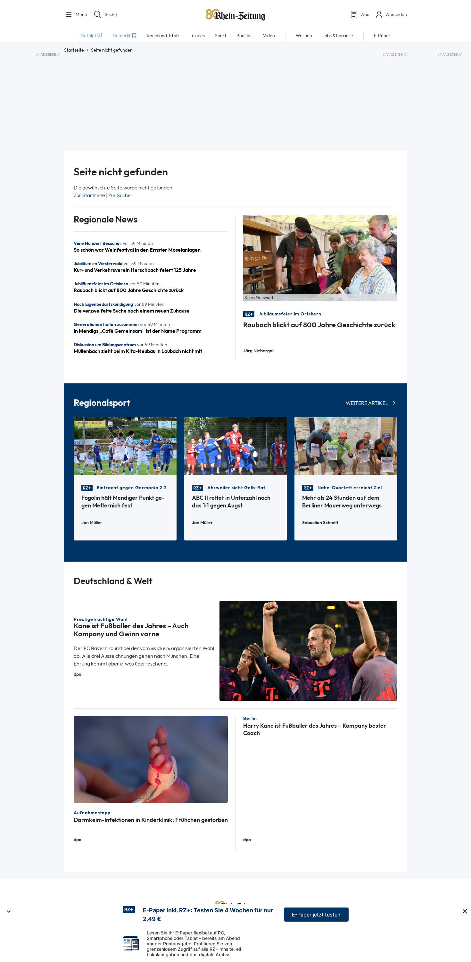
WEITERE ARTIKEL (367, 403)
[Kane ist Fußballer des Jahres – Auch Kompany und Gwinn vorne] (308, 650)
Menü (81, 14)
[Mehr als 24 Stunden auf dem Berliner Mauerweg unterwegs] (345, 445)
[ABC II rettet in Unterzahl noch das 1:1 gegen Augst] (235, 445)
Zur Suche (119, 195)
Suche (111, 14)
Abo (365, 14)
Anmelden (396, 14)
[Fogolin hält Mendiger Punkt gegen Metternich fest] (125, 445)
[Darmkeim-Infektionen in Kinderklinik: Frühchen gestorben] (151, 759)
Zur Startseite (89, 195)
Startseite (74, 50)
